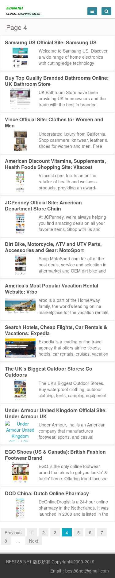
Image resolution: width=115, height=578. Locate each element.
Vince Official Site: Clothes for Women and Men (54, 122)
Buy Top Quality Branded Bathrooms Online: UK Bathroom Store (57, 80)
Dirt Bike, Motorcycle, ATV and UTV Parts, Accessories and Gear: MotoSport (53, 247)
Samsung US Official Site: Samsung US (51, 42)
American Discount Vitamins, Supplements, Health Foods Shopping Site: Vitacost (55, 163)
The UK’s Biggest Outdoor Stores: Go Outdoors (48, 371)
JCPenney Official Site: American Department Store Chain (43, 205)
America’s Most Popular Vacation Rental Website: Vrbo (51, 288)
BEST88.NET (19, 561)
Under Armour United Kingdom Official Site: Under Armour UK (56, 413)
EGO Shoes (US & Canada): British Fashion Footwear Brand (55, 454)
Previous (13, 532)
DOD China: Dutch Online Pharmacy (47, 493)
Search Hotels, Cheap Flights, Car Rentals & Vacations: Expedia (56, 330)
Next (33, 541)
